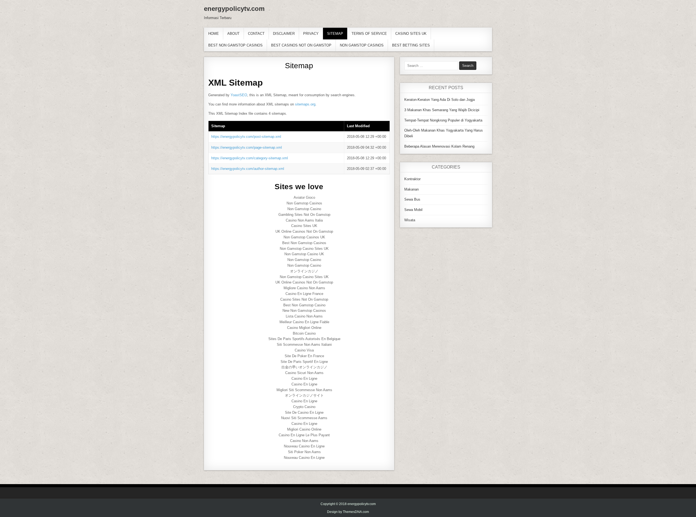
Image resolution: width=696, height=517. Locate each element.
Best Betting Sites (411, 45)
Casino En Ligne (304, 378)
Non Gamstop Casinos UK (304, 237)
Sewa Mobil (413, 210)
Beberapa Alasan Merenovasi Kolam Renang (439, 146)
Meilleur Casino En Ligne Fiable (304, 322)
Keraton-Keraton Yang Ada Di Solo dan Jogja (439, 100)
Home (213, 34)
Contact (256, 34)
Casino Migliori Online (304, 328)
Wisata (409, 220)
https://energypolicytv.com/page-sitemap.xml (246, 147)
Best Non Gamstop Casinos (235, 45)
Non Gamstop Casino (304, 209)
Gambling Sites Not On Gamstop (304, 215)
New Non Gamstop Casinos (304, 311)
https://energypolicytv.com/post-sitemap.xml (246, 137)
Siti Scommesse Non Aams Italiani (304, 344)
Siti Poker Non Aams (304, 452)
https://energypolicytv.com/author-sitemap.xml (247, 169)
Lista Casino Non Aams (304, 316)
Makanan (411, 189)
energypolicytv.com (234, 8)
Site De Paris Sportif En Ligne (304, 362)
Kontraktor (412, 179)
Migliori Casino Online (304, 429)
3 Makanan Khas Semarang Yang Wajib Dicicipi (441, 110)
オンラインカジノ (304, 271)
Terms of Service (369, 34)
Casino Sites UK (411, 34)
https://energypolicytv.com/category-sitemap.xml (249, 158)
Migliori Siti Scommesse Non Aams (304, 390)
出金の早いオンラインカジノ (304, 367)
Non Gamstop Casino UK (304, 254)
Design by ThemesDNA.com (348, 512)
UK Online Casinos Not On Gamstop (304, 231)
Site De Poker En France (304, 356)
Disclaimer (284, 34)
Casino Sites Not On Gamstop (304, 299)
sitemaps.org (305, 104)
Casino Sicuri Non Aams (304, 373)
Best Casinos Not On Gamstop (301, 45)
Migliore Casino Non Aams (304, 288)
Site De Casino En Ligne (304, 412)
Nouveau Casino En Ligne (304, 446)
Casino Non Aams (304, 441)
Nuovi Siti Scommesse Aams (304, 418)
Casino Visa (304, 350)
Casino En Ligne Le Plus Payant (304, 435)
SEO (243, 95)
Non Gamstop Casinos (362, 45)
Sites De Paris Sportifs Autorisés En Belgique (304, 339)
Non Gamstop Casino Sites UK (304, 249)
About (233, 34)
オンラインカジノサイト (304, 395)
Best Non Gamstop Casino (304, 305)
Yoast (235, 95)
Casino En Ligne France (304, 294)
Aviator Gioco (304, 197)
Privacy (311, 34)
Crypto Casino (304, 407)
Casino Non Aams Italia (304, 220)
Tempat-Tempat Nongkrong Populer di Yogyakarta (443, 120)
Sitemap (335, 34)
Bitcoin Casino (304, 333)
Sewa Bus (412, 199)
